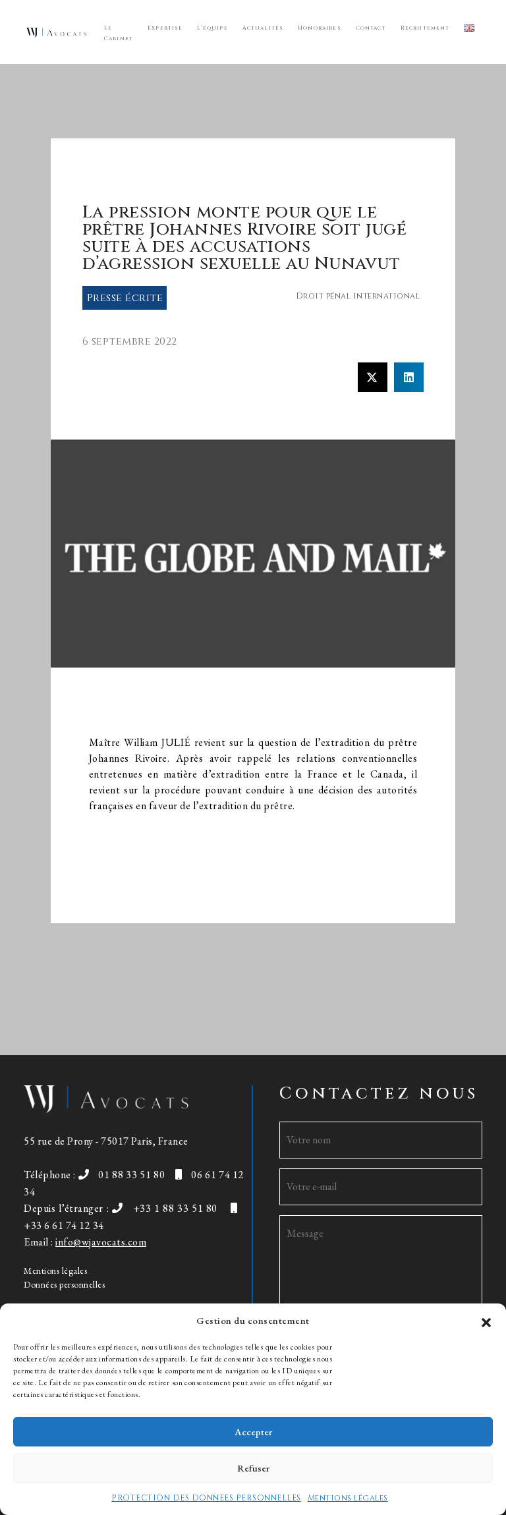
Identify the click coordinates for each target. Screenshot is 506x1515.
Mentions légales (348, 1498)
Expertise (165, 28)
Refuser (253, 1468)
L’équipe (212, 28)
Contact (371, 28)
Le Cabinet (118, 33)
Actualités (263, 28)
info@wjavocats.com (100, 1242)
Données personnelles (64, 1284)
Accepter (253, 1431)
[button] (486, 1320)
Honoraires (319, 28)
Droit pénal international (358, 296)
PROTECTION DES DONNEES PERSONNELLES (206, 1498)
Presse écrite (125, 298)
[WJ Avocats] (56, 32)
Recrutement (425, 28)
